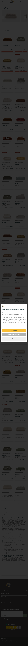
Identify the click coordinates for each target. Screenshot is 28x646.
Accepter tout (14, 330)
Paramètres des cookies (14, 334)
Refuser (14, 338)
